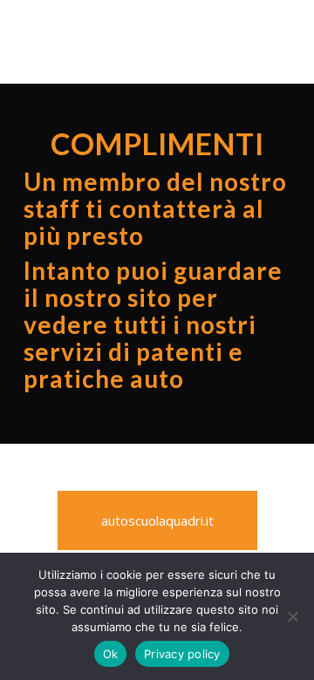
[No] (292, 616)
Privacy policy (182, 654)
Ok (111, 654)
